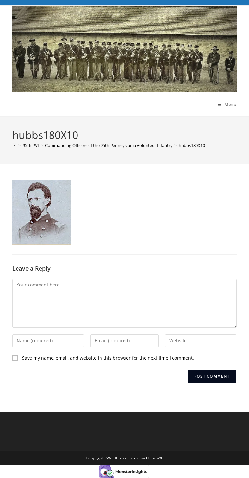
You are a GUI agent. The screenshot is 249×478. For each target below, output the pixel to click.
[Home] (14, 145)
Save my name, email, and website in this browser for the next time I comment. (108, 358)
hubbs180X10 (192, 145)
